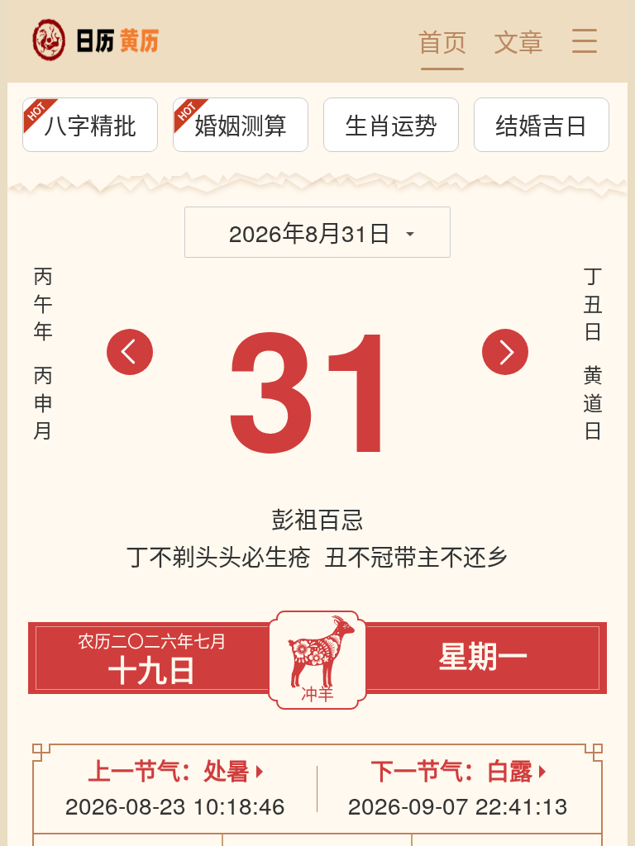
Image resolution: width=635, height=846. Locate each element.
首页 (442, 41)
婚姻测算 (240, 124)
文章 (518, 41)
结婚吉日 (541, 124)
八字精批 (90, 124)
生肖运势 (391, 124)
